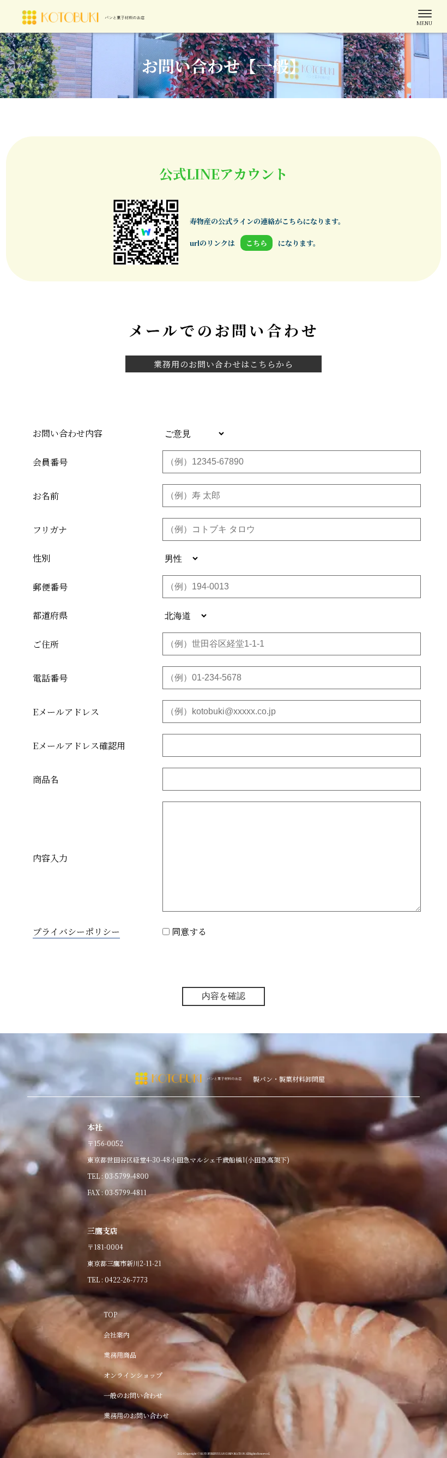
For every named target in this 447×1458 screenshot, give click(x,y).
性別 (41, 558)
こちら (256, 243)
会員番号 (50, 462)
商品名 (46, 779)
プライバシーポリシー (76, 931)
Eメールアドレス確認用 (79, 745)
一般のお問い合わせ (133, 1395)
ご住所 (46, 644)
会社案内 (117, 1334)
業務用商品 (120, 1354)
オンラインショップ (133, 1374)
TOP (110, 1314)
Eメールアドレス (66, 712)
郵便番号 (50, 587)
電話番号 (50, 678)
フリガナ (50, 529)
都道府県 (50, 615)
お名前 (46, 496)
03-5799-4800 (127, 1175)
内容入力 (50, 858)
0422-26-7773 (126, 1279)
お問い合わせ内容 (67, 433)
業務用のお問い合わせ (136, 1415)
